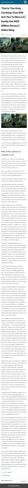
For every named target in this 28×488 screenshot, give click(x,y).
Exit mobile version (14, 486)
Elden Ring (7, 475)
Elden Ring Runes (17, 394)
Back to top (24, 481)
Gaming (9, 472)
